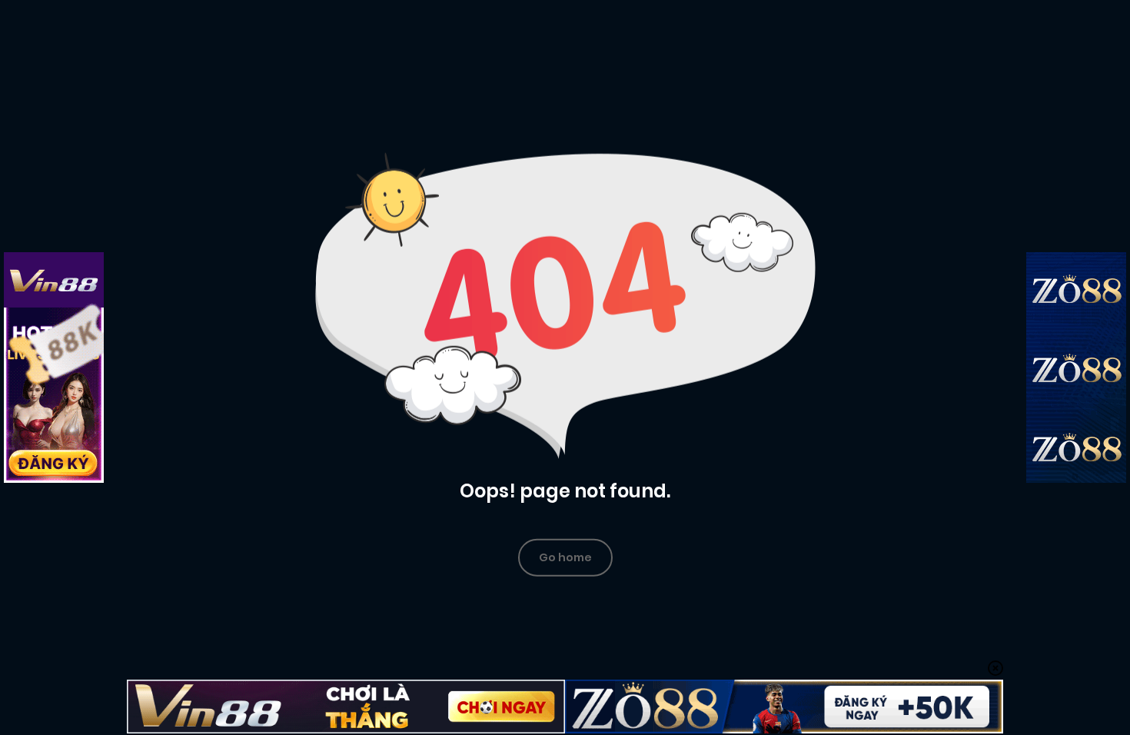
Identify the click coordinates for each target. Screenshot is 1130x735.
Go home (565, 556)
